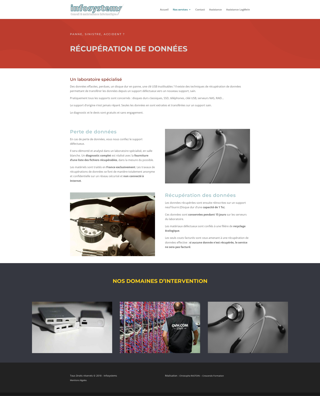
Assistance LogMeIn (238, 9)
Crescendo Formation (213, 375)
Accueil (164, 9)
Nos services (180, 9)
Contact (200, 9)
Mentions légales (78, 380)
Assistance (215, 9)
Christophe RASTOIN (189, 375)
